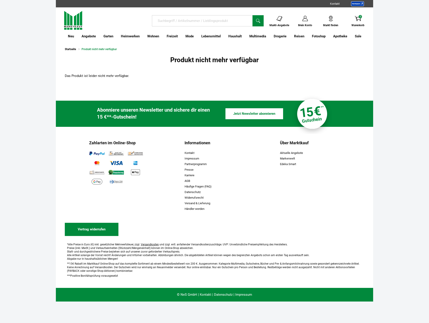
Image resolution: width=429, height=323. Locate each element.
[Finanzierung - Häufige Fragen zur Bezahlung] (116, 172)
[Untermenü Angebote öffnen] (99, 36)
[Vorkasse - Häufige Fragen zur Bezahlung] (135, 153)
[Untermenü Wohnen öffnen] (162, 36)
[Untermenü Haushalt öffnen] (244, 36)
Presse (189, 169)
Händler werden (194, 208)
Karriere (189, 175)
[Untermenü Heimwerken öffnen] (142, 36)
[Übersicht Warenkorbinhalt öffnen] (368, 21)
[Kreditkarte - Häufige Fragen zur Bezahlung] (97, 172)
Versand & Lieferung (197, 203)
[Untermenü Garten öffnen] (116, 36)
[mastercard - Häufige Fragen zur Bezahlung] (97, 162)
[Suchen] (258, 20)
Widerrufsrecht (194, 197)
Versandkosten (150, 244)
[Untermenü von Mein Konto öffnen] (315, 21)
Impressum (192, 158)
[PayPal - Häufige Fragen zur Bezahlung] (97, 153)
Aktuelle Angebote (291, 153)
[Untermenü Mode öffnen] (196, 36)
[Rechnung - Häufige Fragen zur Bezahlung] (116, 153)
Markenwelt (287, 158)
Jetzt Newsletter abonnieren (254, 114)
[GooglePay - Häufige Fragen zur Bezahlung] (97, 181)
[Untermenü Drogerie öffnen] (289, 36)
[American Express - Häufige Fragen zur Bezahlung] (135, 162)
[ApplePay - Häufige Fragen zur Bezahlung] (135, 172)
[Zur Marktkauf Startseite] (73, 20)
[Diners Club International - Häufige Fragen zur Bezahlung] (116, 181)
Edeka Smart (288, 164)
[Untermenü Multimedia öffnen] (269, 36)
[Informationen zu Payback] (357, 3)
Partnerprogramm (196, 164)
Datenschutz (193, 192)
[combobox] (202, 20)
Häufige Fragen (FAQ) (198, 186)
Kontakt (335, 3)
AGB (187, 181)
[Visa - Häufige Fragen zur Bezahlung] (116, 162)
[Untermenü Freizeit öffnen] (181, 36)
